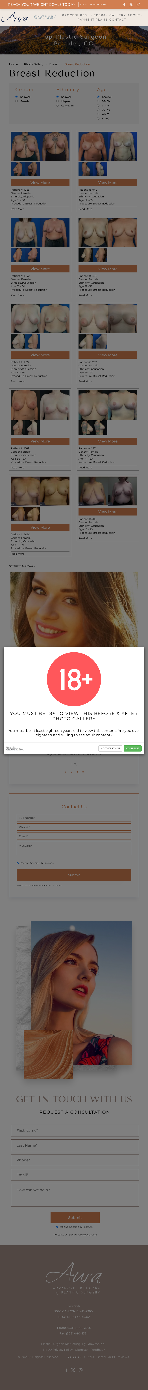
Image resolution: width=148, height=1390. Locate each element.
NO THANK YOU (110, 748)
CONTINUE (132, 748)
